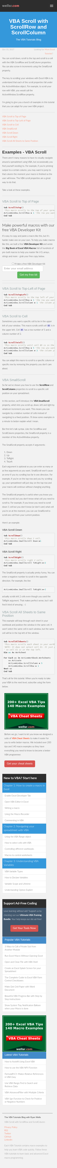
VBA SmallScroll (9, 129)
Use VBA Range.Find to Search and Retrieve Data (21, 1084)
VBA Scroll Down (10, 133)
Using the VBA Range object (18, 837)
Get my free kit (28, 275)
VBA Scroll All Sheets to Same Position (20, 141)
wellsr (10, 5)
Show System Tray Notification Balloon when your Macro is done (23, 1007)
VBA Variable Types (14, 871)
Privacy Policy (10, 1127)
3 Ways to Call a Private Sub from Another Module (20, 948)
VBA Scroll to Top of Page (14, 117)
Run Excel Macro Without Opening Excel (24, 956)
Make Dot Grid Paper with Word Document (20, 988)
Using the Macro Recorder (17, 814)
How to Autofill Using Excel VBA (20, 1062)
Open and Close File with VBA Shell (21, 962)
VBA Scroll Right (9, 137)
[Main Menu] (51, 5)
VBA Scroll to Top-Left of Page (16, 121)
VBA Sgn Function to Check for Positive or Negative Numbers (23, 1100)
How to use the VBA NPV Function (21, 1068)
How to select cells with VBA (18, 843)
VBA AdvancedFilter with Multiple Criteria (24, 1092)
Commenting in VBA (14, 820)
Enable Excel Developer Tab (18, 796)
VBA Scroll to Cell (10, 125)
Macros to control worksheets (18, 855)
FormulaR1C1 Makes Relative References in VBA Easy (24, 1075)
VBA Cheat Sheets (21, 738)
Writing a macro (12, 808)
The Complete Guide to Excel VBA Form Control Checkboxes (23, 979)
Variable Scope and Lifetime (18, 884)
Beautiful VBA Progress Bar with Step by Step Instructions (23, 997)
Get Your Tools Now (24, 928)
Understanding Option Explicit (19, 890)
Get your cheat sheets (20, 763)
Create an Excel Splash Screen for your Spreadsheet (23, 969)
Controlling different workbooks (19, 849)
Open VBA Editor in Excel (16, 802)
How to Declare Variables (16, 878)
